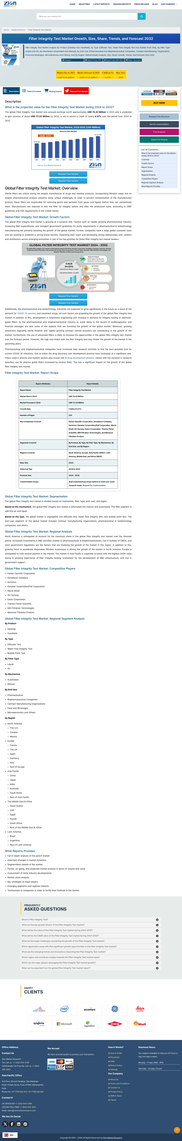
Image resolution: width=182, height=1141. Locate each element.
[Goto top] (177, 1130)
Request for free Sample (91, 39)
